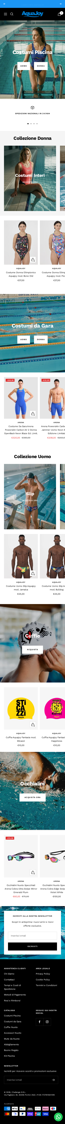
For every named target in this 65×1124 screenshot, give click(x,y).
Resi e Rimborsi (12, 1000)
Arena (21, 422)
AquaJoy (20, 268)
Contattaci (9, 979)
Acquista (32, 649)
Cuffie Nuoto (11, 1027)
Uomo (23, 66)
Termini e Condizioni (46, 985)
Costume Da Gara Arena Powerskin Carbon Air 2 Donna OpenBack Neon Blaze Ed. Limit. (21, 430)
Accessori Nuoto (12, 1033)
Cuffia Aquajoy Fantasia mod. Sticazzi (21, 739)
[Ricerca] (11, 14)
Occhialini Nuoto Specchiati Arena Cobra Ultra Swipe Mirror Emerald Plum (21, 889)
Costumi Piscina (12, 1015)
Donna (41, 66)
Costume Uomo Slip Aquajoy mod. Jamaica (21, 588)
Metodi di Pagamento (15, 994)
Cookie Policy (43, 979)
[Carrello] (59, 14)
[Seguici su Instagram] (47, 1022)
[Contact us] (58, 1117)
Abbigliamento (11, 1044)
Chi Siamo (9, 973)
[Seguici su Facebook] (39, 1022)
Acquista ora (32, 797)
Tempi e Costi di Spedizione (12, 987)
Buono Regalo (11, 1050)
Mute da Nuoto (12, 1039)
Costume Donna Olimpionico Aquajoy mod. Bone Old (21, 274)
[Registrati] (53, 1080)
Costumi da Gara (12, 1021)
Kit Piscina (9, 1056)
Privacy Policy (43, 973)
